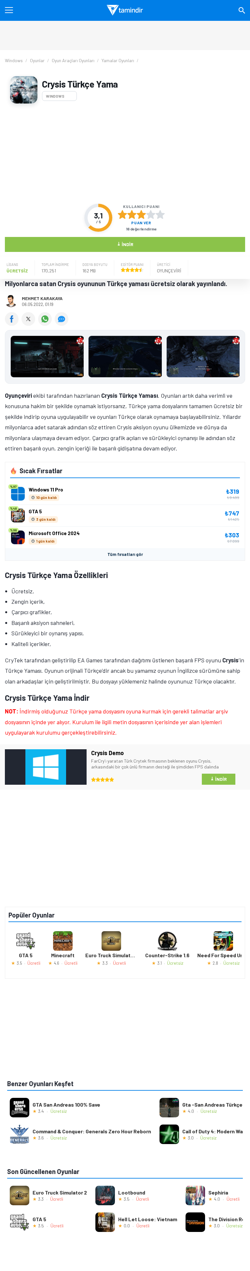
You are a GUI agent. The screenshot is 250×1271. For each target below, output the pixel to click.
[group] (125, 358)
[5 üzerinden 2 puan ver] (131, 214)
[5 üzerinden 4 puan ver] (150, 214)
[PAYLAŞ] (13, 323)
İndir (125, 244)
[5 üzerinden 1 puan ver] (122, 214)
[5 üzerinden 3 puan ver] (141, 214)
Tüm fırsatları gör (125, 554)
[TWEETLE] (29, 323)
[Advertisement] (125, 153)
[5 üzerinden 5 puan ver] (160, 214)
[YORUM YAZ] (62, 323)
